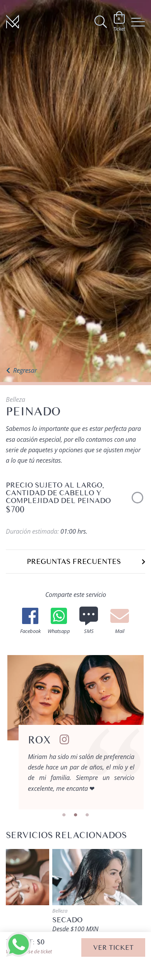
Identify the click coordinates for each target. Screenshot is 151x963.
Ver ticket (113, 947)
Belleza (15, 399)
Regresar (25, 370)
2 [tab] (75, 815)
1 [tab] (64, 815)
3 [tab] (87, 815)
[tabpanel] (75, 732)
